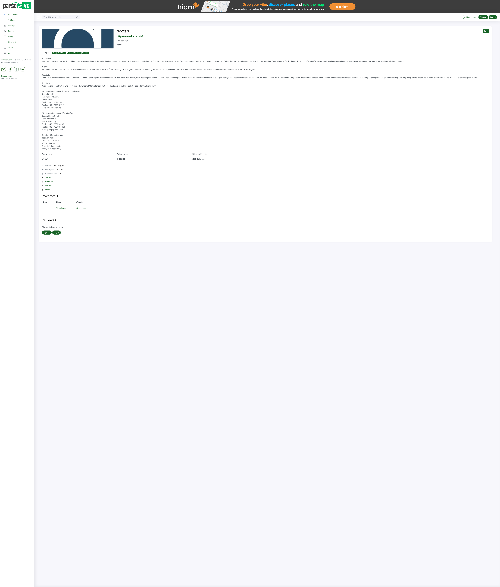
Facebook (49, 181)
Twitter (48, 177)
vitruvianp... (81, 208)
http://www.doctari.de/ (130, 36)
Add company (470, 17)
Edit (486, 31)
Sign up (483, 17)
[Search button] (77, 17)
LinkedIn (48, 185)
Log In (493, 17)
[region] (17, 293)
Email (47, 189)
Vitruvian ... (61, 208)
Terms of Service (7, 60)
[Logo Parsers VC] (17, 5)
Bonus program (6, 76)
